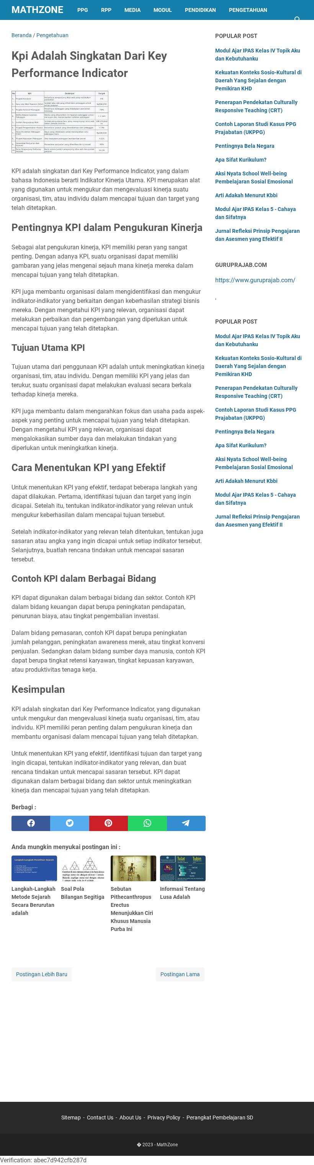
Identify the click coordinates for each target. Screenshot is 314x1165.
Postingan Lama (180, 974)
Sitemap (71, 1117)
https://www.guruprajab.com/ (255, 280)
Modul (163, 10)
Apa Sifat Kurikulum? (241, 160)
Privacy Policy (163, 1117)
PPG (82, 10)
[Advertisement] (108, 1036)
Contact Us (100, 1117)
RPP (106, 10)
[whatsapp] (147, 823)
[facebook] (30, 823)
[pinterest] (108, 823)
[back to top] (298, 1147)
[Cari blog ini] (298, 20)
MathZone (37, 9)
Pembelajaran (38, 30)
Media (132, 10)
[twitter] (69, 823)
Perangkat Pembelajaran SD (219, 1117)
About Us (130, 1117)
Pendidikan (200, 10)
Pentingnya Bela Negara (245, 146)
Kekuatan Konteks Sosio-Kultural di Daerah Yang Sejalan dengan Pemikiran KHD (258, 80)
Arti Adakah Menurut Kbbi (246, 195)
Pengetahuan (248, 10)
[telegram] (186, 823)
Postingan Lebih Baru (41, 974)
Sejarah (84, 30)
